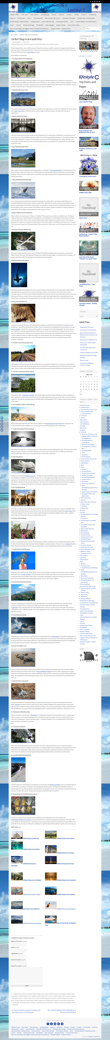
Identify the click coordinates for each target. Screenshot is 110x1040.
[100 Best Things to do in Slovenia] (51, 894)
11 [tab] (80, 50)
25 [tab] (88, 51)
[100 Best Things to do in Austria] (51, 838)
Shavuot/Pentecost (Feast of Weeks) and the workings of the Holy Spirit (88, 335)
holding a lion (29, 476)
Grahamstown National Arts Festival (21, 820)
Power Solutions (84, 422)
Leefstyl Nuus (19, 44)
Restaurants (85, 508)
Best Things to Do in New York (31, 909)
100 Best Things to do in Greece (65, 853)
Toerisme (51, 44)
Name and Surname (19, 941)
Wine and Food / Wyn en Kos (87, 586)
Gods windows (55, 636)
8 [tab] (93, 49)
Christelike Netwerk (87, 440)
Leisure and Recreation (87, 411)
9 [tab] (95, 49)
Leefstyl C (50, 1002)
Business (82, 510)
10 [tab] (97, 49)
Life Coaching (83, 555)
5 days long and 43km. (29, 395)
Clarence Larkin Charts (87, 537)
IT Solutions (84, 415)
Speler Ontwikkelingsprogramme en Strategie (90, 487)
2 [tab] (82, 49)
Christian (82, 512)
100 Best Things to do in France (65, 863)
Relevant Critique (85, 551)
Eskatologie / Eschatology (87, 600)
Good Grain (85, 518)
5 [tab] (87, 49)
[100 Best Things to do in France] (51, 863)
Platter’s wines (86, 504)
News (61, 1002)
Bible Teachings (85, 533)
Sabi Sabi (17, 704)
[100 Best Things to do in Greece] (51, 853)
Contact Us (83, 557)
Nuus (64, 1002)
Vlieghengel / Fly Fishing (86, 327)
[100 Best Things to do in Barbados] (51, 909)
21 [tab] (81, 51)
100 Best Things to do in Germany (32, 923)
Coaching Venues (86, 471)
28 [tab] (94, 51)
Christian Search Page (86, 625)
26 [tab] (90, 51)
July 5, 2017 (26, 42)
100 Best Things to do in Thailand (32, 880)
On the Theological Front (87, 549)
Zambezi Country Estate (88, 473)
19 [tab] (95, 50)
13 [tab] (84, 50)
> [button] (96, 45)
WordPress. (97, 1036)
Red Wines (84, 506)
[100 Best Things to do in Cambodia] (51, 880)
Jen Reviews (38, 1002)
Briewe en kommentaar (88, 444)
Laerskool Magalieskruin (88, 477)
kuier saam (45, 1002)
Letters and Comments (87, 547)
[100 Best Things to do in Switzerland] (17, 863)
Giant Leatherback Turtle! (44, 671)
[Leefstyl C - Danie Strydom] (95, 1)
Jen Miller (32, 1002)
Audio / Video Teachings (87, 529)
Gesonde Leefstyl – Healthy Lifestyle (20, 1031)
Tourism (57, 44)
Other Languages (85, 629)
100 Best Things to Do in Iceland (31, 894)
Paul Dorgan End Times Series (88, 330)
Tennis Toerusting (86, 498)
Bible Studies (84, 531)
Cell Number (17, 953)
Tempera (90, 1036)
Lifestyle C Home (84, 405)
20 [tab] (97, 50)
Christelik (82, 426)
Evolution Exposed (86, 545)
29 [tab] (96, 51)
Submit (26, 985)
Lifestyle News (38, 44)
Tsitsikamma (33, 715)
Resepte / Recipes (85, 598)
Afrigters (84, 469)
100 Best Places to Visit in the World (22, 994)
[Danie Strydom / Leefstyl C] (99, 1)
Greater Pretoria (86, 479)
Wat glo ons (85, 455)
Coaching (69, 1000)
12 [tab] (82, 50)
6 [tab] (89, 49)
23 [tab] (85, 51)
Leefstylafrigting (84, 424)
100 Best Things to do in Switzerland (24, 1000)
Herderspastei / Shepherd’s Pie (88, 340)
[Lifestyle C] (92, 1)
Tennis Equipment (85, 584)
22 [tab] (83, 51)
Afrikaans (82, 430)
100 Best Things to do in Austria (40, 994)
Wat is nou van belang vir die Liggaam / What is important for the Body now (89, 436)
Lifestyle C (56, 1002)
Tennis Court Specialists (88, 483)
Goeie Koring (85, 442)
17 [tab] (91, 50)
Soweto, (68, 544)
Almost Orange (84, 360)
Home (15, 35)
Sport (82, 465)
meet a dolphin (26, 574)
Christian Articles (85, 535)
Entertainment (85, 407)
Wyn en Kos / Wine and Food (88, 502)
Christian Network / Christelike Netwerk (85, 1031)
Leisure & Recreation (29, 44)
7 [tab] (91, 49)
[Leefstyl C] (90, 1)
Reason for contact (18, 966)
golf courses (68, 511)
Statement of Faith (86, 553)
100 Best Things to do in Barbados (66, 909)
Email (15, 947)
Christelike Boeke (86, 450)
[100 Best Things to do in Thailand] (17, 880)
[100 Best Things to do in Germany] (17, 923)
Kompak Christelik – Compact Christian (61, 1034)
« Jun (80, 394)
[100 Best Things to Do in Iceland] (17, 894)
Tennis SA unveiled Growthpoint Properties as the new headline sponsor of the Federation (26, 1011)
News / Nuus (46, 44)
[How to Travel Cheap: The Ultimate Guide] (51, 923)
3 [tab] (84, 49)
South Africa (30, 52)
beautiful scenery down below (53, 423)
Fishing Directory (86, 413)
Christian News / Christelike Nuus (89, 603)
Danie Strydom (16, 42)
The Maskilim (83, 627)
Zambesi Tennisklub (87, 475)
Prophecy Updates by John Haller (89, 352)
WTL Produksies (86, 457)
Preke (83, 452)
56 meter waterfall (54, 785)
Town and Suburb (18, 960)
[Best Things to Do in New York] (17, 909)
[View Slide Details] (88, 45)
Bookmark (15, 1005)
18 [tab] (93, 50)
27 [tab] (92, 51)
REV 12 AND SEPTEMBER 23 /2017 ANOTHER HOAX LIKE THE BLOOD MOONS (62, 1011)
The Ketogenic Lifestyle (86, 613)
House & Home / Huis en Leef (89, 409)
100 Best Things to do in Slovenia (66, 894)
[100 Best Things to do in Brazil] (17, 849)
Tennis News (85, 481)
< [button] (81, 45)
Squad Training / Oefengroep (90, 492)
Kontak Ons (83, 428)
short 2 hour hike (19, 111)
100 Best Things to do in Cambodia (66, 880)
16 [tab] (89, 50)
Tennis (82, 467)
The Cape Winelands (55, 170)
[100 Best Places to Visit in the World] (17, 838)
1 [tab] (80, 49)
